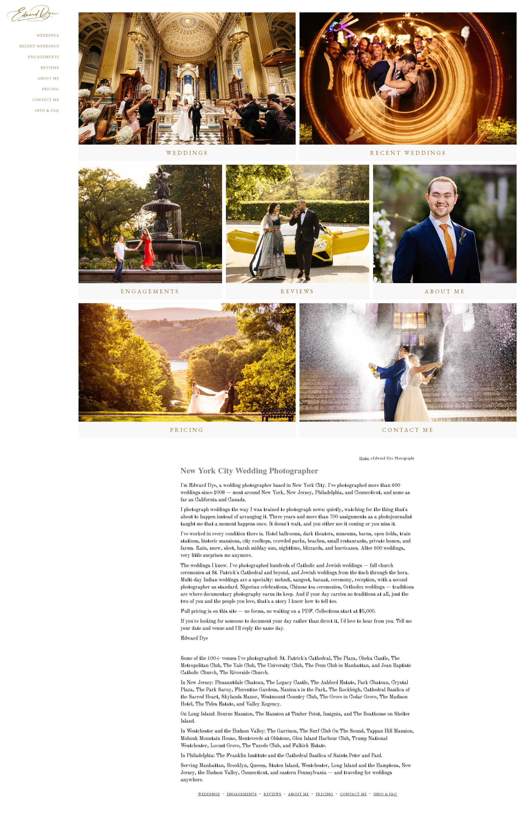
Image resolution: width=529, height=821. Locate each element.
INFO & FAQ (47, 111)
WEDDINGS (48, 35)
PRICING (50, 89)
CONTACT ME (46, 100)
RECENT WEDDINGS (39, 46)
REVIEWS (50, 68)
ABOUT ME (48, 78)
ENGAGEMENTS (43, 57)
